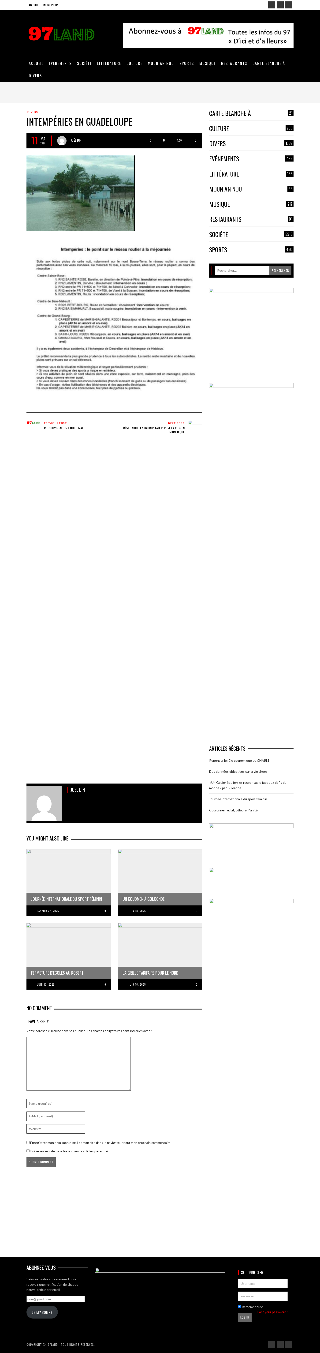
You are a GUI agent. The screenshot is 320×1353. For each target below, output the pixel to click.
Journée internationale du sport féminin (238, 799)
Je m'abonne (42, 1312)
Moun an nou (250, 189)
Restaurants (250, 219)
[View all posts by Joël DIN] (62, 140)
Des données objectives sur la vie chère (238, 771)
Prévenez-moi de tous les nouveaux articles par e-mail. (69, 1151)
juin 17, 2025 (45, 984)
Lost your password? (272, 1312)
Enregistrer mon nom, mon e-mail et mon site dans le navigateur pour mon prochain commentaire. (100, 1143)
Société (250, 234)
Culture (250, 128)
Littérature (250, 174)
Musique (250, 204)
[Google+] (280, 4)
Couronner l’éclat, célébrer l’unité (233, 810)
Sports (250, 249)
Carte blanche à (250, 113)
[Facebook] (271, 4)
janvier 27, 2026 (48, 911)
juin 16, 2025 (137, 984)
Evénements (250, 158)
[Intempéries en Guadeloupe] (80, 193)
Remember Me (252, 1307)
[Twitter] (288, 4)
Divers (32, 111)
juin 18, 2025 (137, 911)
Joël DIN (76, 140)
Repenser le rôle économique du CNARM (239, 760)
